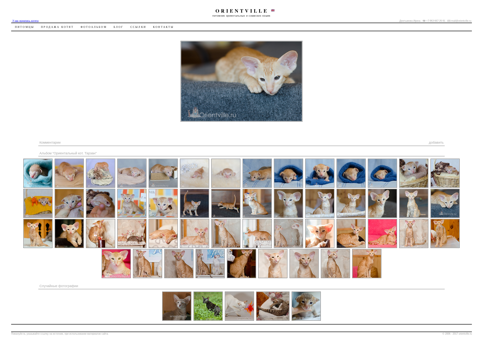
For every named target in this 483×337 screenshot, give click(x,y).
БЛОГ (119, 27)
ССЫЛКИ (138, 27)
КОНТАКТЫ (163, 27)
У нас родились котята (25, 20)
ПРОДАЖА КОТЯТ (57, 27)
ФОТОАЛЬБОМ (94, 27)
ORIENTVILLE (241, 10)
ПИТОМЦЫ (24, 27)
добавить (436, 142)
